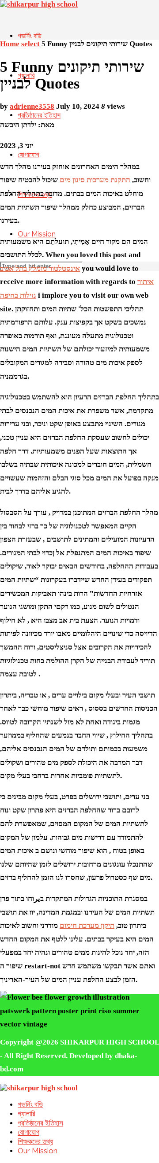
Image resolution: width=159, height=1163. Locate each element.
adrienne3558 (32, 106)
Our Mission (37, 234)
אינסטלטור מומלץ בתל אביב (40, 268)
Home (9, 44)
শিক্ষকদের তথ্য (35, 1141)
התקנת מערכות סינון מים (95, 180)
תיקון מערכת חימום (87, 925)
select (30, 44)
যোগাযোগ (28, 155)
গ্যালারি (26, 1113)
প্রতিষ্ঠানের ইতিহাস (39, 115)
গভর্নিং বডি (30, 36)
